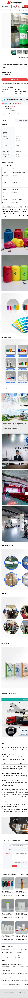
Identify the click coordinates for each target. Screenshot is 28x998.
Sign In (3, 114)
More (2, 960)
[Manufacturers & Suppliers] (14, 2)
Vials (2, 955)
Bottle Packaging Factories (9, 977)
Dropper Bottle (18, 952)
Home (2, 10)
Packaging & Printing (10, 10)
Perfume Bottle (4, 957)
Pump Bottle (18, 957)
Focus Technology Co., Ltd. (18, 992)
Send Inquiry (14, 79)
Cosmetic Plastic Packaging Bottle (11, 980)
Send (14, 866)
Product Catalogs (22, 949)
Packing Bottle (19, 10)
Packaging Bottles (19, 955)
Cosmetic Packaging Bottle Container (11, 984)
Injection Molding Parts (6, 952)
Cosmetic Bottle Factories (9, 973)
